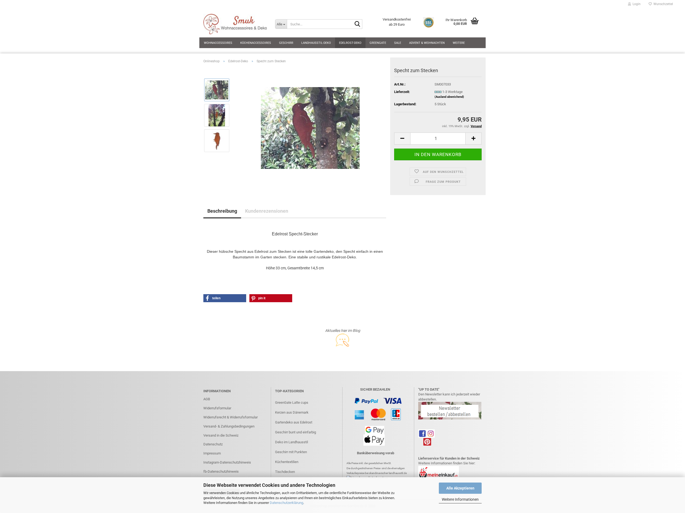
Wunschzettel (662, 4)
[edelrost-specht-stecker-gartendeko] (310, 128)
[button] (402, 139)
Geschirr (286, 43)
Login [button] (636, 4)
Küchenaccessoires (255, 43)
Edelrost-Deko (350, 43)
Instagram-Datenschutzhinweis (227, 462)
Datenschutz (213, 444)
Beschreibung (222, 211)
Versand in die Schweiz (220, 435)
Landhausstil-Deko (316, 43)
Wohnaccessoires (218, 43)
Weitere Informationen (460, 499)
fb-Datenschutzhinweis (221, 471)
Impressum (212, 453)
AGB (206, 399)
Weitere (459, 43)
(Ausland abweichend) (449, 97)
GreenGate (378, 43)
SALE (397, 43)
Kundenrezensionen (266, 211)
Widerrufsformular (217, 408)
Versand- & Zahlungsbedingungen (228, 426)
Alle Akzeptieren (460, 488)
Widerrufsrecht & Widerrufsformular (230, 417)
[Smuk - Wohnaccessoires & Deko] (235, 24)
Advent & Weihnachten (427, 43)
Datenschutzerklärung (286, 503)
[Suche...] (357, 24)
